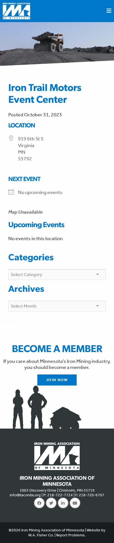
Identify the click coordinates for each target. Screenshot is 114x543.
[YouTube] (75, 502)
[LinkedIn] (63, 502)
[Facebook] (39, 502)
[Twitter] (51, 502)
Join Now (57, 379)
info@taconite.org (25, 495)
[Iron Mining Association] (16, 10)
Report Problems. (71, 535)
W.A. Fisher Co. (41, 535)
